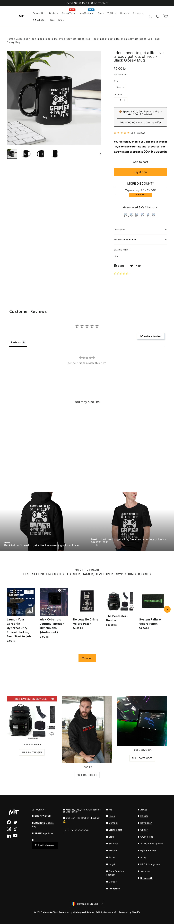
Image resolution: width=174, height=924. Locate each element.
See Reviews (137, 132)
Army (143, 857)
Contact (113, 822)
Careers (113, 881)
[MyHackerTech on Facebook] (9, 822)
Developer (146, 822)
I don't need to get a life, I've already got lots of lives (60, 38)
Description (119, 229)
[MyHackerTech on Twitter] (15, 822)
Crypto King (146, 836)
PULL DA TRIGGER (32, 752)
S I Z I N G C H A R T (123, 250)
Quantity (118, 95)
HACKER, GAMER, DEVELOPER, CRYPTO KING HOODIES (109, 574)
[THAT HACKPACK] (32, 718)
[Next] (167, 609)
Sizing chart (115, 829)
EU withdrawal (44, 845)
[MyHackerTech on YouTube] (15, 835)
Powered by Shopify (129, 912)
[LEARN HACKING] (142, 721)
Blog (111, 836)
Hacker (144, 816)
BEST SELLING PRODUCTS (43, 574)
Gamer (144, 829)
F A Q (116, 256)
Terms (112, 857)
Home (10, 38)
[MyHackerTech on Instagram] (9, 829)
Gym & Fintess (148, 850)
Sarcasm (145, 871)
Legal (112, 864)
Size (116, 81)
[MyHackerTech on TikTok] (15, 829)
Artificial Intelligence (151, 843)
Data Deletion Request (115, 873)
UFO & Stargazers (150, 864)
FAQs (112, 816)
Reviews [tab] (16, 342)
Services (113, 843)
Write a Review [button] (152, 336)
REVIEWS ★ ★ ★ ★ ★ (125, 239)
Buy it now (140, 172)
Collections (22, 38)
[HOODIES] (87, 729)
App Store (44, 833)
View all (87, 658)
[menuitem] (39, 13)
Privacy (113, 850)
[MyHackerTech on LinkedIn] (9, 835)
